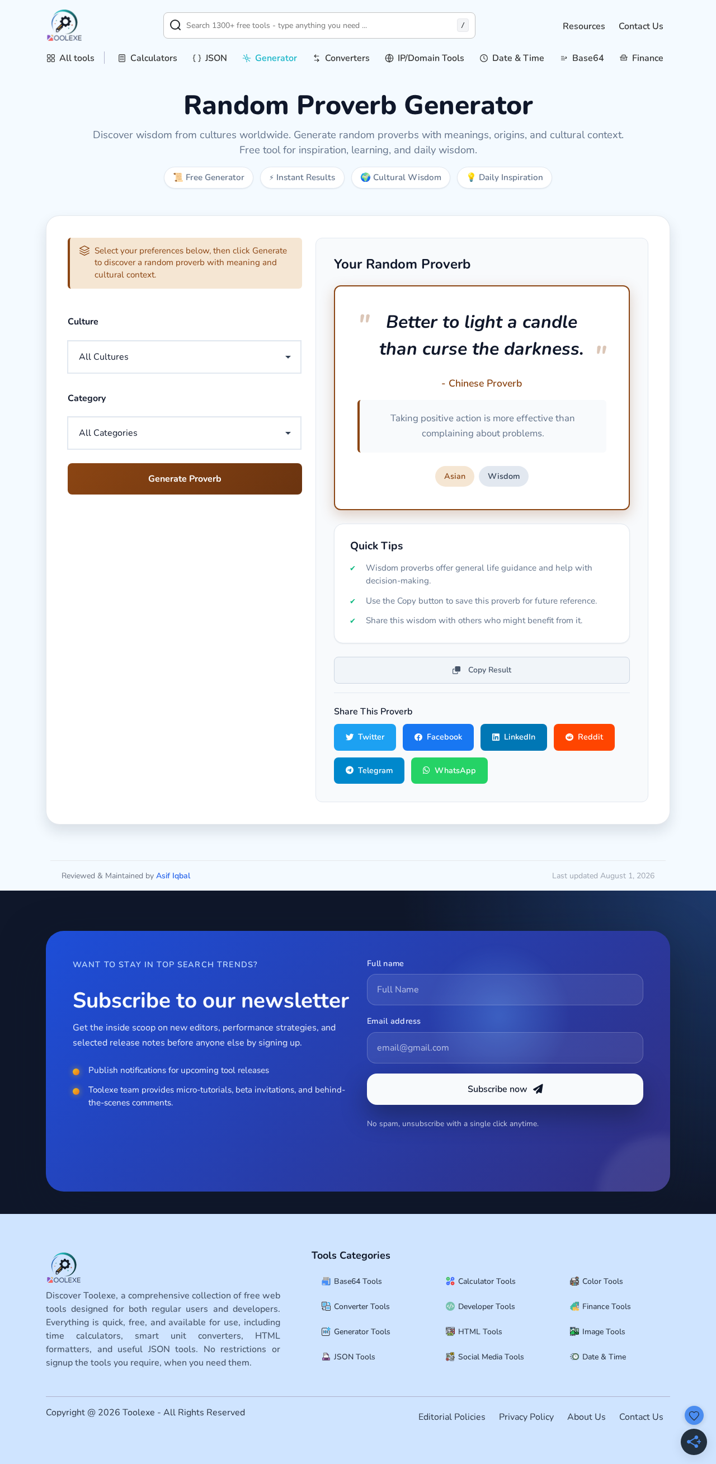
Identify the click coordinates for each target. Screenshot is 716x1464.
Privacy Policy (526, 1417)
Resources (584, 26)
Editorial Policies (452, 1417)
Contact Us (641, 26)
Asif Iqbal (173, 875)
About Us (586, 1417)
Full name (385, 963)
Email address (394, 1021)
